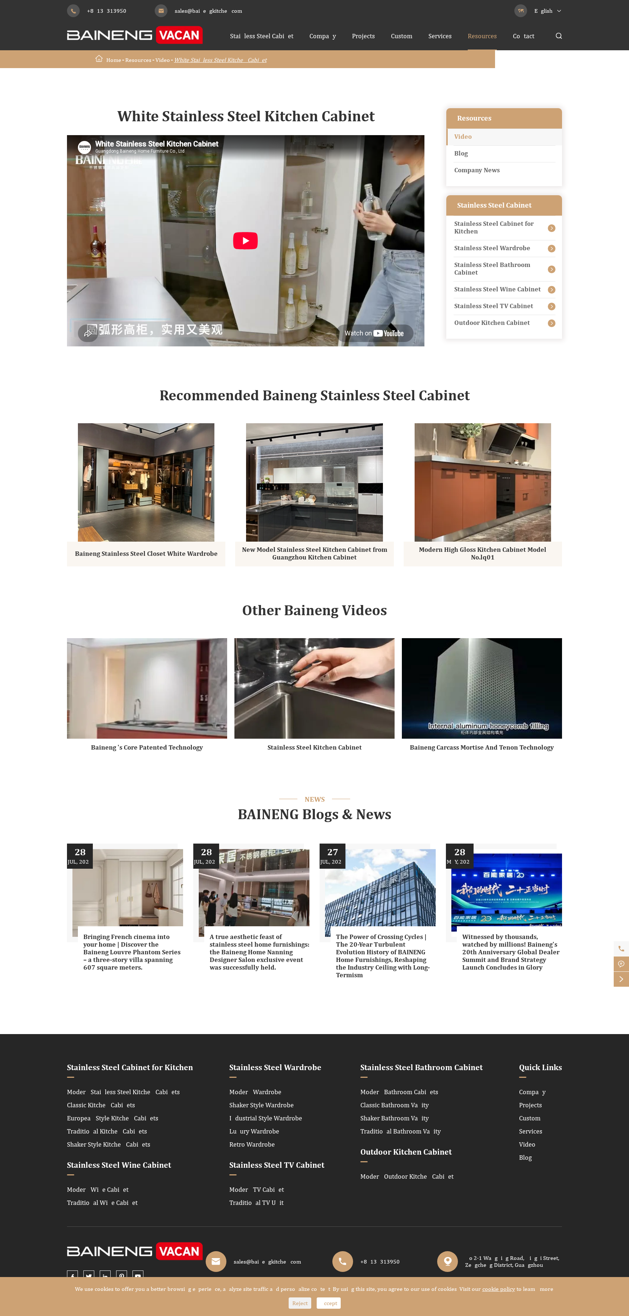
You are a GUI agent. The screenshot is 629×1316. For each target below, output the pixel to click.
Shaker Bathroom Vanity (394, 1118)
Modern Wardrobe (255, 1092)
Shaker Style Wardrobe (261, 1105)
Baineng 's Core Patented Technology (147, 748)
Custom (401, 36)
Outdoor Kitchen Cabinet (492, 323)
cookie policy (498, 1288)
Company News (477, 170)
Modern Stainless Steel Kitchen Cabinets (123, 1092)
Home (113, 59)
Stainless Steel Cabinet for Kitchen (494, 228)
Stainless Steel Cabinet (261, 36)
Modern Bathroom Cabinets (399, 1092)
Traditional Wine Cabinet (102, 1202)
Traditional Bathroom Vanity (400, 1131)
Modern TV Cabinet (256, 1189)
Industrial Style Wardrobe (265, 1118)
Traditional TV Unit (256, 1202)
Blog (461, 153)
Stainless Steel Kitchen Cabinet (315, 748)
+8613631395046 (110, 10)
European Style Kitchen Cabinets (112, 1118)
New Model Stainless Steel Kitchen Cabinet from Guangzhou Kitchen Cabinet (314, 554)
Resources (482, 36)
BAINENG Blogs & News (314, 815)
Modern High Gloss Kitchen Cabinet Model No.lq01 (482, 554)
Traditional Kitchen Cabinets (107, 1131)
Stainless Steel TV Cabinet (493, 306)
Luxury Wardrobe (254, 1131)
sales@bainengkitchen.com (208, 10)
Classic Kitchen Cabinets (101, 1105)
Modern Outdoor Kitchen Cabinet (407, 1176)
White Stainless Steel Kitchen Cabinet (220, 59)
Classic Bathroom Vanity (394, 1105)
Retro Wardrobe (252, 1144)
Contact (523, 36)
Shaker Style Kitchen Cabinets (108, 1144)
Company (322, 36)
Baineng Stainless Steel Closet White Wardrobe (146, 554)
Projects (363, 36)
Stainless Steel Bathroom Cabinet (492, 269)
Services (440, 36)
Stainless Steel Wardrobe (492, 248)
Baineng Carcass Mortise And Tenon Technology (482, 748)
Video (162, 59)
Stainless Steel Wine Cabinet (497, 289)
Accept (328, 1303)
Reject (300, 1303)
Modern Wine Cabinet (97, 1189)
